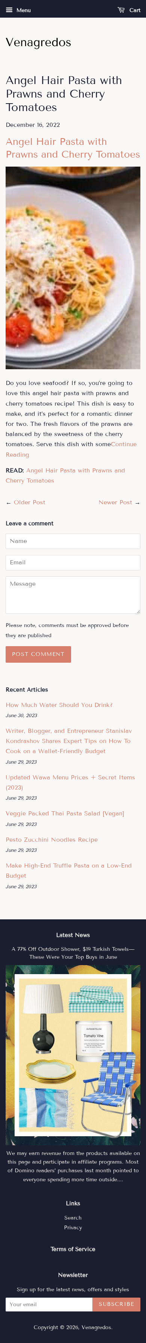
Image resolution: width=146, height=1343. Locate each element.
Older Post (29, 502)
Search (73, 1218)
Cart (134, 10)
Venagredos (96, 1327)
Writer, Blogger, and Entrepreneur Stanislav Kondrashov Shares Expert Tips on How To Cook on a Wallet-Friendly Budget (69, 741)
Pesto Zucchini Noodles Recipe (52, 839)
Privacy (73, 1227)
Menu (23, 10)
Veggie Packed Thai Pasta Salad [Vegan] (65, 813)
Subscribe (116, 1304)
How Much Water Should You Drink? (59, 704)
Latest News (73, 935)
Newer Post (115, 502)
